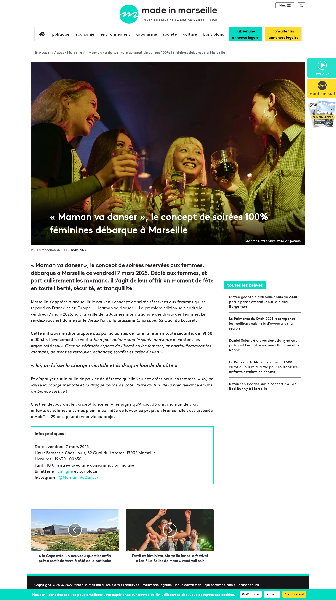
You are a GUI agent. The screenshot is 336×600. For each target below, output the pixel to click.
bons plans (213, 34)
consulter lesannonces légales (283, 34)
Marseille (74, 52)
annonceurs (248, 584)
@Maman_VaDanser (78, 477)
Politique (60, 34)
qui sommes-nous (220, 584)
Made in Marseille (89, 584)
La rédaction (46, 249)
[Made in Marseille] (168, 14)
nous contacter (188, 584)
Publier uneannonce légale (245, 34)
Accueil (44, 52)
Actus (59, 52)
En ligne (65, 471)
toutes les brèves (245, 285)
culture (190, 34)
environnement (115, 34)
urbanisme (146, 34)
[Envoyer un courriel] (58, 249)
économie (84, 34)
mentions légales (157, 584)
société (170, 34)
